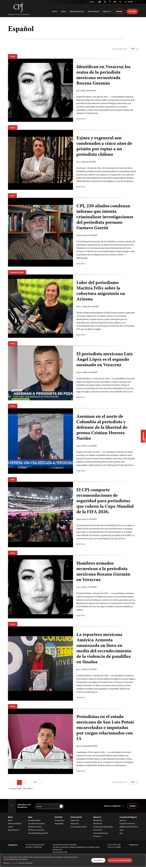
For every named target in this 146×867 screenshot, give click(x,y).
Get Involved (76, 817)
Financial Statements (100, 833)
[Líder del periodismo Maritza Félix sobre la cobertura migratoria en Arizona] (105, 306)
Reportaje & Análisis (17, 272)
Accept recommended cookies (120, 860)
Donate (119, 11)
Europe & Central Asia (127, 823)
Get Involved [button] (93, 11)
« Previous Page (14, 788)
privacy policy (14, 863)
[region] (73, 860)
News (10, 817)
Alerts (10, 820)
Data (30, 817)
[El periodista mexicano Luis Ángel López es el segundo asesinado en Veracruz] (105, 373)
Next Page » (28, 788)
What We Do (97, 820)
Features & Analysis (15, 823)
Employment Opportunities (103, 827)
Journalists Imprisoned (36, 823)
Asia (121, 833)
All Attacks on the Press (36, 830)
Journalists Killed (34, 820)
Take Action (74, 823)
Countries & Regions (128, 817)
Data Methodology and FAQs (38, 833)
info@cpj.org (133, 844)
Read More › (81, 119)
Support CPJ (74, 820)
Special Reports (13, 830)
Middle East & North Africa (129, 827)
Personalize (98, 860)
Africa (122, 830)
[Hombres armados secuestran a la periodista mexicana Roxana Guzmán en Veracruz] (105, 586)
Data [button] (63, 11)
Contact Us (97, 836)
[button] (135, 2)
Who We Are (97, 823)
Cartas (12, 196)
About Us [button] (107, 11)
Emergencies (59, 820)
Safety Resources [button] (76, 11)
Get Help (132, 11)
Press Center (97, 830)
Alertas (12, 56)
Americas (123, 820)
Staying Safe (59, 823)
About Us (97, 817)
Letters (10, 827)
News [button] (54, 11)
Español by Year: (119, 49)
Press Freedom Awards (78, 827)
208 (35, 782)
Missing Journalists (35, 827)
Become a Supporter (112, 806)
